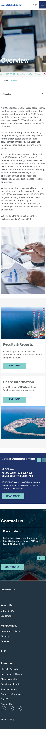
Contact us (12, 567)
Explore (14, 366)
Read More (13, 496)
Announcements (8, 689)
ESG (3, 651)
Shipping (5, 637)
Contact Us (6, 705)
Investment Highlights (11, 674)
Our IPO (4, 700)
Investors (7, 664)
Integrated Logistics (10, 632)
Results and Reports (10, 684)
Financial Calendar (10, 669)
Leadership (6, 616)
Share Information (9, 679)
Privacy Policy (7, 720)
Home (6, 80)
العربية (35, 5)
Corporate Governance (12, 695)
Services (5, 642)
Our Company (7, 611)
